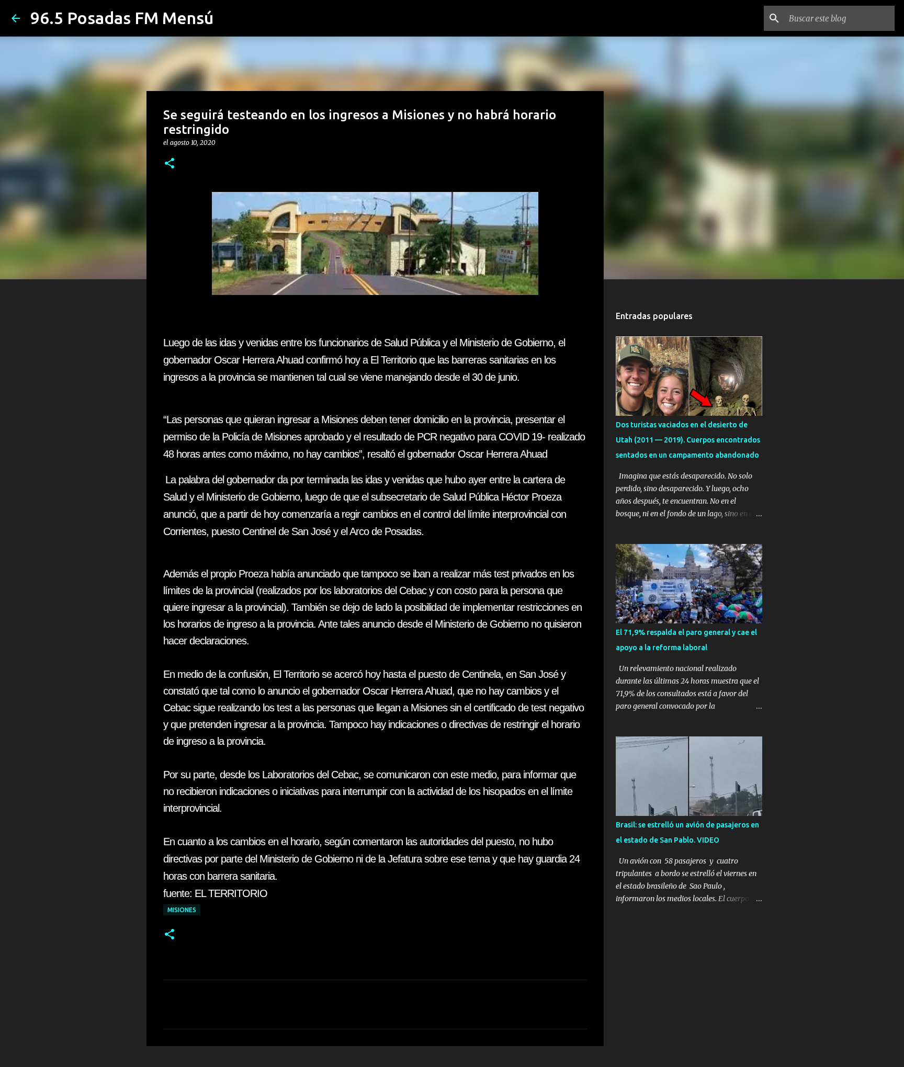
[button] (169, 164)
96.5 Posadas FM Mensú (121, 17)
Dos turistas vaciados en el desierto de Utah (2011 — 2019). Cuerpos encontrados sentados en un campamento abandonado (688, 440)
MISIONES (181, 909)
